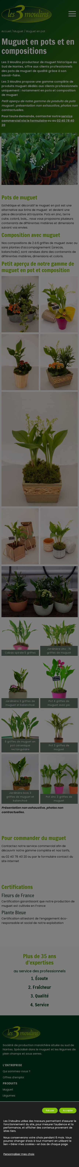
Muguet (18, 31)
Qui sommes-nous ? (16, 1071)
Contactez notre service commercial (28, 846)
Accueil (6, 31)
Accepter (68, 1110)
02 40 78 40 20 (16, 857)
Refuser (50, 1110)
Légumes (9, 1095)
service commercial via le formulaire (36, 118)
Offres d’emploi (13, 1077)
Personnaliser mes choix (18, 1154)
